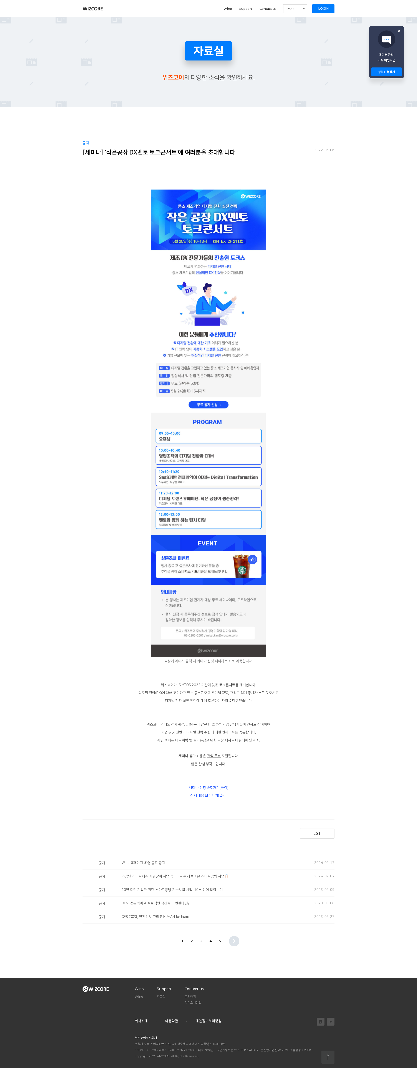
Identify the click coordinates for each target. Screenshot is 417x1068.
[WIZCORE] (93, 8)
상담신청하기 (386, 72)
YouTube (330, 1022)
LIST (317, 833)
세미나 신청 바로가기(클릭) (208, 788)
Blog (320, 1022)
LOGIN (323, 8)
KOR (291, 8)
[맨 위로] (327, 1057)
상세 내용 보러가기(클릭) (208, 796)
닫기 (399, 31)
